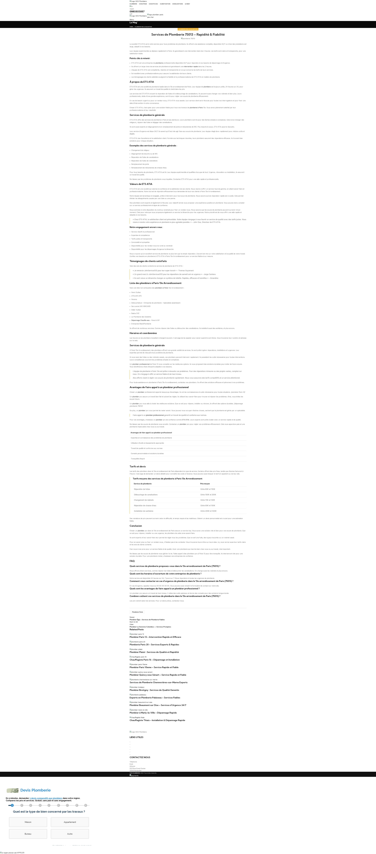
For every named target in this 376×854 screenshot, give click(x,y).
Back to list (134, 622)
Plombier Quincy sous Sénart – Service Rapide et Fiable (158, 674)
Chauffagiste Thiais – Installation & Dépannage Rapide (157, 720)
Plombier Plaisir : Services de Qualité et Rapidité (154, 652)
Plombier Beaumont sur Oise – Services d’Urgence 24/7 (158, 705)
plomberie (159, 63)
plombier (141, 392)
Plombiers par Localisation (188, 29)
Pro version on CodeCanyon (32, 848)
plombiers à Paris (161, 288)
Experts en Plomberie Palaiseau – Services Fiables (155, 697)
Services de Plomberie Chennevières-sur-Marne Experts (159, 682)
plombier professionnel (141, 364)
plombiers (207, 87)
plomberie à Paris (196, 108)
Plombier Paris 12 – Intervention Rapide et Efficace (155, 637)
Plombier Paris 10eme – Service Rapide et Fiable (154, 667)
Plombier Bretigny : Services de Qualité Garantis (154, 690)
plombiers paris (137, 612)
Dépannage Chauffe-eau (140, 320)
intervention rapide (191, 66)
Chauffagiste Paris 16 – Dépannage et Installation (155, 659)
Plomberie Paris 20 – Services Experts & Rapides (154, 644)
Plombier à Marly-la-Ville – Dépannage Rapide (153, 712)
